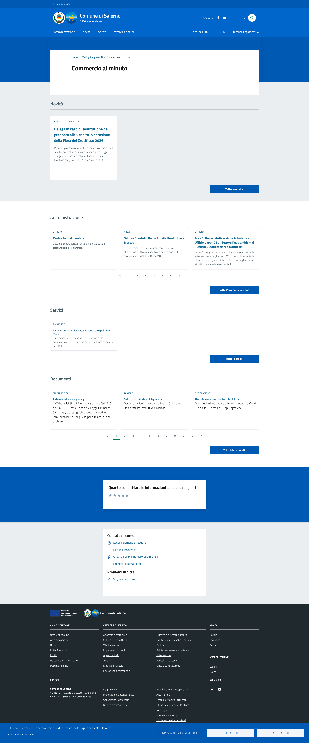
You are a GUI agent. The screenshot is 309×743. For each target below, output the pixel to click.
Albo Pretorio (163, 694)
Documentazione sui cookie (20, 734)
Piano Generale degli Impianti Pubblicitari (217, 399)
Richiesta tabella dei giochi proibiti (72, 399)
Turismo (107, 660)
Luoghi (213, 666)
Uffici (53, 645)
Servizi (102, 32)
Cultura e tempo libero (115, 640)
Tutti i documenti (234, 450)
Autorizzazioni (163, 655)
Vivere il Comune (124, 32)
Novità (87, 32)
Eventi (213, 672)
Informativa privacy (166, 715)
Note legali (162, 710)
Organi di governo (59, 635)
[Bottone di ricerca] (252, 18)
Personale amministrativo (64, 660)
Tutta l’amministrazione (234, 290)
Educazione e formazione (116, 671)
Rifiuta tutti (230, 733)
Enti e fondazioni (59, 650)
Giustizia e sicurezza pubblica (171, 635)
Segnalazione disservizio (116, 700)
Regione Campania (61, 3)
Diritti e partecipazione (168, 666)
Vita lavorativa (111, 645)
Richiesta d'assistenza (115, 705)
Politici (53, 655)
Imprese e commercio (114, 650)
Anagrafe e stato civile (115, 635)
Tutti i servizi (234, 358)
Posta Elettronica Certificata (171, 700)
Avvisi (57, 121)
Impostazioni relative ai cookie (180, 733)
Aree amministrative (61, 640)
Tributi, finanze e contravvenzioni (173, 640)
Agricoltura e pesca (166, 660)
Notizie (213, 635)
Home (75, 57)
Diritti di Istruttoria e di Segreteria (143, 399)
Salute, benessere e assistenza (172, 650)
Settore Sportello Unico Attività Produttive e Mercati (154, 240)
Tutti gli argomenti (92, 57)
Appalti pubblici (111, 655)
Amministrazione (64, 32)
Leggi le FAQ (110, 689)
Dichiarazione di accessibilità (171, 720)
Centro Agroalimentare (68, 238)
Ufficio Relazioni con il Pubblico (172, 705)
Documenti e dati (59, 666)
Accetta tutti (281, 733)
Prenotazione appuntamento (118, 694)
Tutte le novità (234, 189)
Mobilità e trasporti (113, 666)
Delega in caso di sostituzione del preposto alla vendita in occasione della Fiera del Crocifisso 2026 (82, 134)
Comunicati (215, 640)
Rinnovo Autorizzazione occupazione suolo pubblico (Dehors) (81, 332)
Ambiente (161, 645)
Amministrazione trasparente (172, 689)
